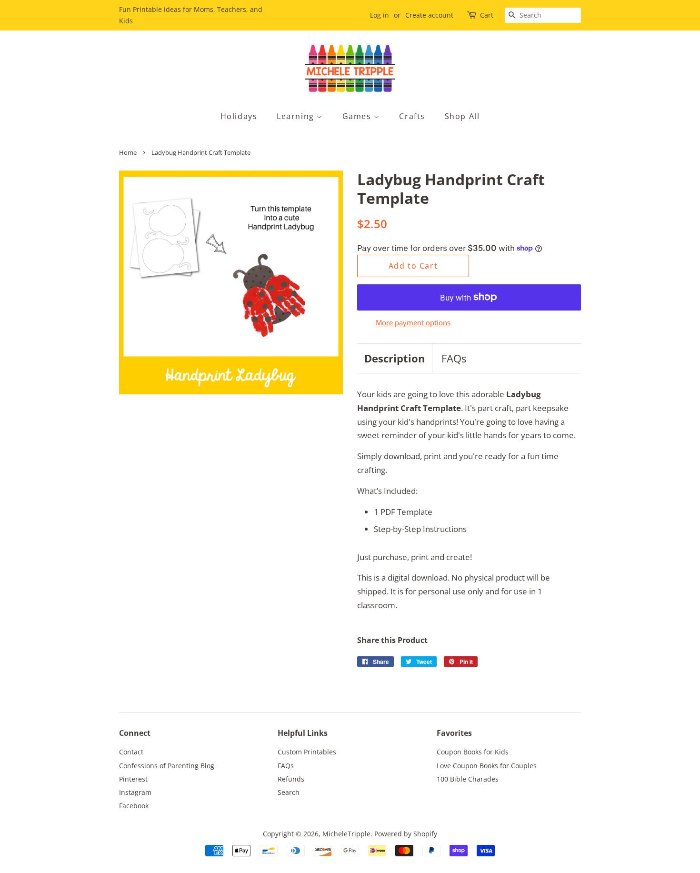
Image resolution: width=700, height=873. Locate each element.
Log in (379, 15)
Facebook (134, 805)
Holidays (239, 116)
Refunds (291, 778)
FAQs (453, 358)
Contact (131, 751)
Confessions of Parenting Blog (166, 765)
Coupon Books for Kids (473, 751)
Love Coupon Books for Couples (487, 765)
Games (358, 116)
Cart (486, 15)
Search (289, 792)
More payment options (413, 322)
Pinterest (133, 778)
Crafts (412, 116)
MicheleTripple (346, 833)
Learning (297, 116)
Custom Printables (307, 751)
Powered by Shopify (405, 833)
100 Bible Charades (468, 778)
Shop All (462, 116)
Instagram (135, 792)
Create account (429, 15)
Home (128, 152)
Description (394, 358)
